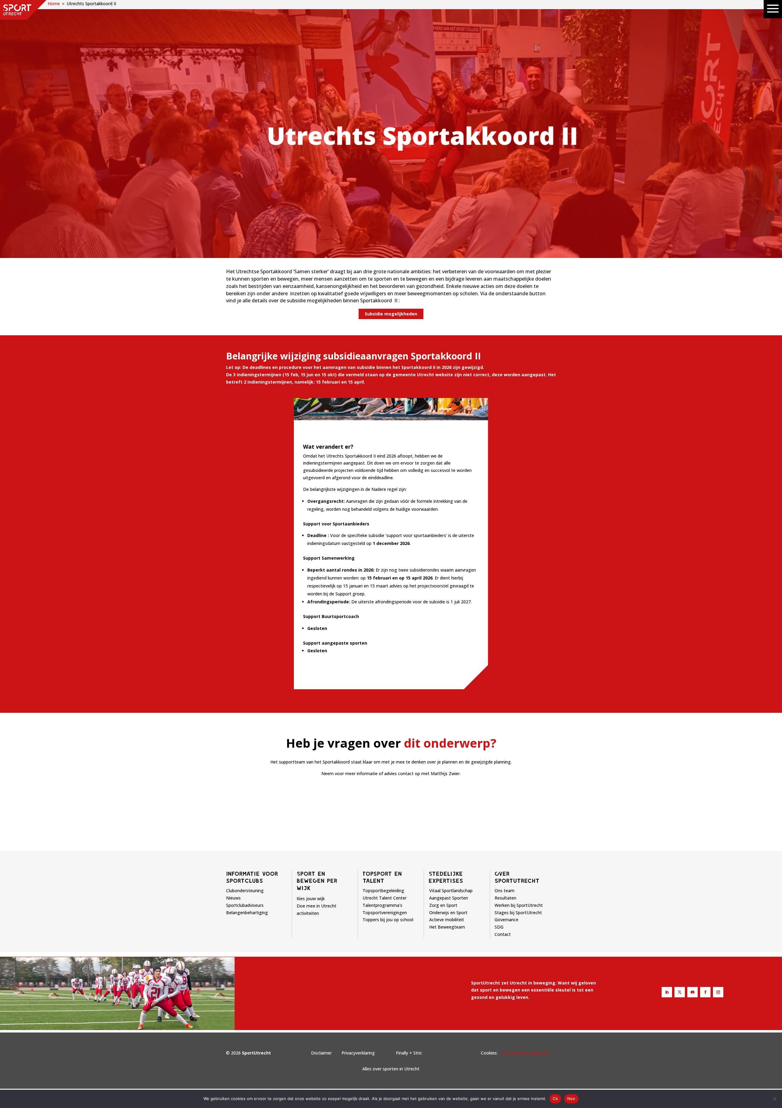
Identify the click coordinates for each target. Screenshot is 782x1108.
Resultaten (505, 898)
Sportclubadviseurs (245, 905)
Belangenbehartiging (247, 912)
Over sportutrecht (517, 877)
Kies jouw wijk (311, 898)
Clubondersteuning (245, 890)
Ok (555, 1098)
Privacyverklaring (358, 1053)
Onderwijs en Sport (448, 912)
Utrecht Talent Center (385, 898)
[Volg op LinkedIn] (667, 992)
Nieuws (233, 898)
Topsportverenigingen (385, 912)
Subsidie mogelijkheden (391, 314)
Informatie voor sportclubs (252, 877)
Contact (503, 934)
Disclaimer (321, 1053)
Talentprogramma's (382, 905)
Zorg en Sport (443, 905)
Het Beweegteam (447, 927)
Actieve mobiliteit (446, 919)
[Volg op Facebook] (705, 992)
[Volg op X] (679, 992)
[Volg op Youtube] (692, 992)
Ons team (504, 890)
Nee (571, 1098)
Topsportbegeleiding (383, 890)
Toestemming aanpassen (524, 1053)
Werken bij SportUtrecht (519, 905)
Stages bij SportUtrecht (518, 912)
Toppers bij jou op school (388, 919)
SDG (499, 927)
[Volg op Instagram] (718, 992)
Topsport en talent (382, 877)
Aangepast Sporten (448, 898)
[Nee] (774, 1099)
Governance (506, 919)
